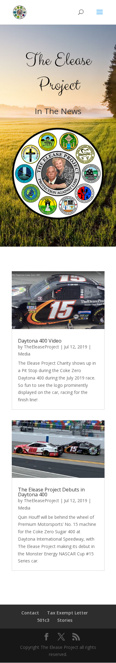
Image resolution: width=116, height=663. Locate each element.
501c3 (43, 620)
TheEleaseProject (41, 347)
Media (24, 354)
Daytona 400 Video (40, 340)
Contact (30, 613)
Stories (64, 620)
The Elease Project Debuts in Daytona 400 (51, 492)
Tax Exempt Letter (67, 613)
